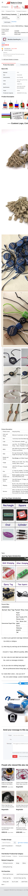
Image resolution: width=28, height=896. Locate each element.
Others (3, 848)
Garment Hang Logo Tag (20, 878)
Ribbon (24, 863)
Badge (17, 863)
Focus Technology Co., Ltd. (19, 890)
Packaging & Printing (10, 11)
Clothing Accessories (8, 863)
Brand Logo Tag (6, 878)
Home (3, 11)
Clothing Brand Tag (7, 867)
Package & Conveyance (21, 11)
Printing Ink (18, 846)
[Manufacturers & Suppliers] (14, 2)
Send (15, 756)
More (3, 884)
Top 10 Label (15, 881)
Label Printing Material (7, 846)
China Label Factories (8, 874)
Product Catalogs (23, 842)
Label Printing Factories (22, 874)
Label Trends (24, 881)
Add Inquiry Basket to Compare (10, 59)
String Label (6, 881)
